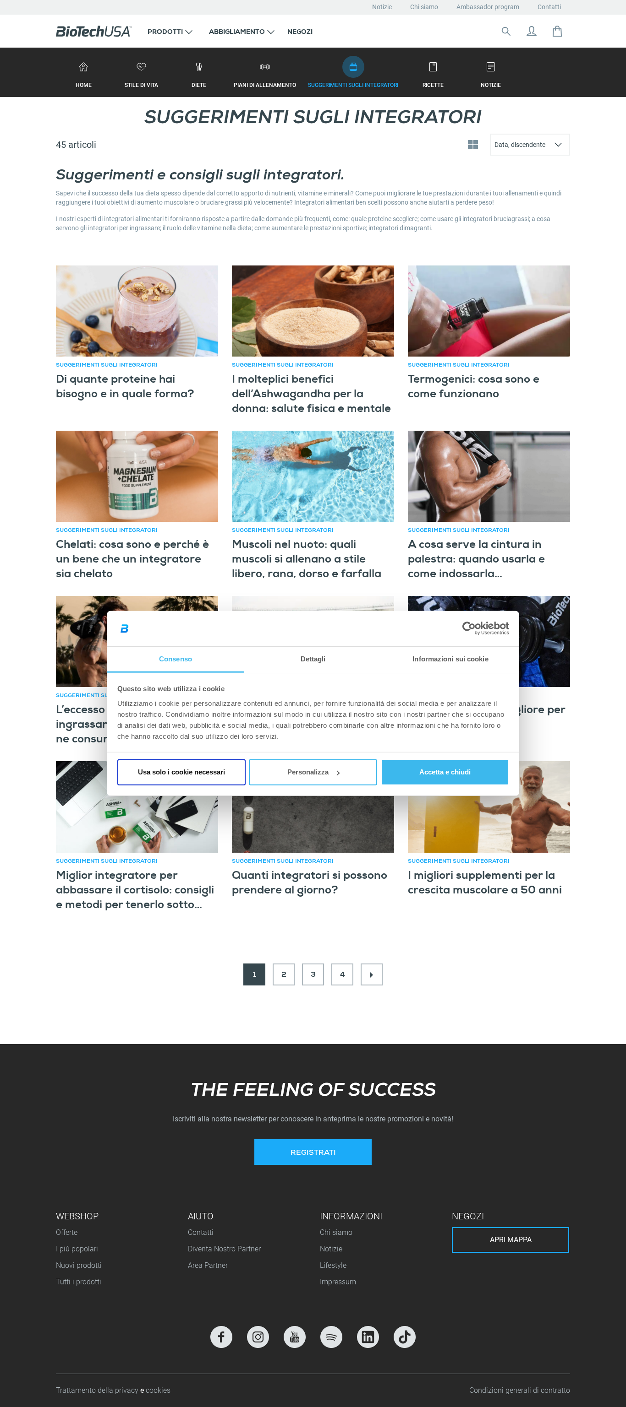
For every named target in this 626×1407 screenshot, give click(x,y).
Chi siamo (424, 7)
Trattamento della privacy (98, 1390)
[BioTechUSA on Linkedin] (368, 1337)
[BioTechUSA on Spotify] (331, 1337)
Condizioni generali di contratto (519, 1390)
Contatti (549, 7)
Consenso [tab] (175, 659)
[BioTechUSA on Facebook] (221, 1337)
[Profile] (531, 31)
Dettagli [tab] (313, 659)
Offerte (66, 1232)
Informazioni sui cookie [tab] (450, 659)
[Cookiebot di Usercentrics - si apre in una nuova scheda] (469, 628)
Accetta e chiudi (445, 772)
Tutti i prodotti (78, 1281)
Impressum (338, 1281)
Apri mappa (511, 1239)
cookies (158, 1390)
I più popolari (77, 1249)
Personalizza (308, 772)
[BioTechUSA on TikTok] (405, 1337)
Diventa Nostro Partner (224, 1249)
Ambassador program (487, 7)
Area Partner (208, 1265)
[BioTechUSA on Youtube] (295, 1337)
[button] (170, 31)
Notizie (382, 7)
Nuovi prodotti (79, 1265)
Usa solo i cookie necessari (181, 772)
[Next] (372, 974)
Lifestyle (333, 1265)
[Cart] (557, 31)
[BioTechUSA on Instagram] (258, 1337)
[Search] (505, 31)
